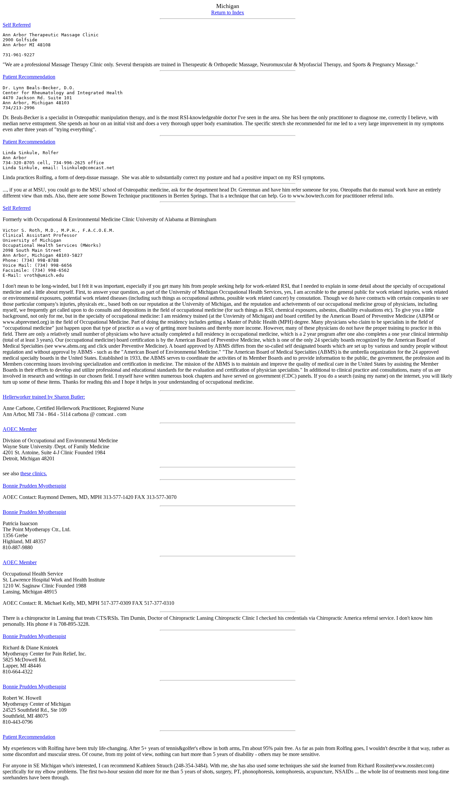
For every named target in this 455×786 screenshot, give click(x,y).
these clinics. (33, 473)
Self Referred (17, 25)
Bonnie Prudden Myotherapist (34, 486)
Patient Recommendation (29, 77)
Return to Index (227, 12)
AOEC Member (20, 429)
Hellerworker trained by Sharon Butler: (44, 397)
